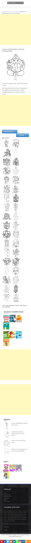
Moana (5, 500)
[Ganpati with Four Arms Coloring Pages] (16, 170)
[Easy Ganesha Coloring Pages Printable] (6, 152)
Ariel (5, 493)
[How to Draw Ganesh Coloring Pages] (16, 270)
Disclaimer (6, 527)
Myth (5, 306)
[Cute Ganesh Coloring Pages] (16, 207)
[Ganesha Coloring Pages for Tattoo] (16, 198)
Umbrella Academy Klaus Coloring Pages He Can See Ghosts (18, 433)
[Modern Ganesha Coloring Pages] (6, 252)
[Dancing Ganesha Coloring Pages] (6, 207)
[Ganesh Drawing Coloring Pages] (16, 297)
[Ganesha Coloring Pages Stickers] (6, 170)
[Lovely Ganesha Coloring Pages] (16, 143)
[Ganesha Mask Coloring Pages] (16, 234)
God (18, 305)
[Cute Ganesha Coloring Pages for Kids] (6, 261)
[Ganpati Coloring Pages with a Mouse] (6, 288)
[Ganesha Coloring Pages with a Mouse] (6, 189)
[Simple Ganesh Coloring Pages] (16, 152)
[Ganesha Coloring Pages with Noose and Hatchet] (16, 252)
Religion (8, 306)
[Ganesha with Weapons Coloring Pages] (6, 279)
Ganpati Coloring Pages (12, 11)
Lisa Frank (6, 498)
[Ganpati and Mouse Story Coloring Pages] (6, 198)
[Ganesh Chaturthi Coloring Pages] (16, 189)
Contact (5, 530)
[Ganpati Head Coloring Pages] (6, 179)
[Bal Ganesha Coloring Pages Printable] (6, 225)
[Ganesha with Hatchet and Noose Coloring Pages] (16, 261)
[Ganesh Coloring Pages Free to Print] (6, 143)
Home (3, 11)
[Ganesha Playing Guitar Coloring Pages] (16, 225)
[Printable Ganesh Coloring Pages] (6, 161)
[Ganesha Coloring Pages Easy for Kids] (6, 216)
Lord (3, 306)
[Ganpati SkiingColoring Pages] (16, 279)
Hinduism (25, 305)
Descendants (7, 495)
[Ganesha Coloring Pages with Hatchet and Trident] (6, 243)
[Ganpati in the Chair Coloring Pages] (16, 216)
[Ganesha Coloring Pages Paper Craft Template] (16, 179)
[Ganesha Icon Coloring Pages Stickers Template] (6, 234)
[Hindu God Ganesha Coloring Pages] (16, 161)
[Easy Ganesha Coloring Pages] (16, 243)
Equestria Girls (7, 496)
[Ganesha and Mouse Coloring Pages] (6, 297)
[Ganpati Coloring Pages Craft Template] (6, 270)
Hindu (21, 305)
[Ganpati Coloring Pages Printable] (16, 288)
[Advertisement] (15, 29)
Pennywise (6, 501)
